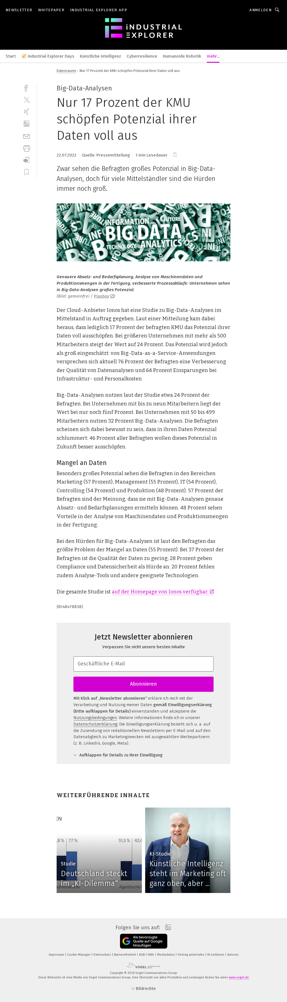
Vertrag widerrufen (191, 954)
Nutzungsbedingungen (95, 717)
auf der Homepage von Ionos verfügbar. (160, 592)
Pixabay (101, 296)
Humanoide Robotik (182, 56)
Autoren (233, 954)
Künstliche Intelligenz (100, 56)
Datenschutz (103, 954)
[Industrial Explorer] (11, 56)
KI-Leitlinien (216, 954)
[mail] (26, 135)
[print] (26, 147)
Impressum (57, 954)
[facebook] (26, 87)
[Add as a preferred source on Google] (143, 941)
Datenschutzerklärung (95, 724)
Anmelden (260, 10)
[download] (26, 160)
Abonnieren (143, 684)
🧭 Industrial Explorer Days (47, 56)
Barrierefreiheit (125, 954)
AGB (142, 954)
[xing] (26, 111)
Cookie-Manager (79, 954)
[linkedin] (26, 123)
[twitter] (26, 99)
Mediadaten (166, 954)
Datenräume (66, 71)
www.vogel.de (239, 977)
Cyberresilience (142, 56)
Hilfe (151, 954)
